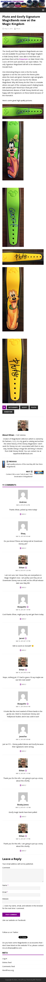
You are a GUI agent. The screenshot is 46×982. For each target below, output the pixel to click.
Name (5, 885)
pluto (33, 407)
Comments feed (8, 966)
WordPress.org (8, 970)
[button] (42, 10)
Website (5, 899)
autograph (13, 407)
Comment (6, 867)
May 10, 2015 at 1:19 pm (23, 610)
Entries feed (6, 962)
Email (4, 892)
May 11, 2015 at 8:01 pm (23, 706)
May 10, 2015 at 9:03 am (23, 536)
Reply (24, 514)
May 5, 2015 (8, 29)
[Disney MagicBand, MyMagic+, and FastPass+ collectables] (23, 6)
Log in (4, 958)
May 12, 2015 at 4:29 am (23, 739)
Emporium (23, 59)
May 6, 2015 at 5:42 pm (23, 505)
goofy (24, 407)
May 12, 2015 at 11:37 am (23, 807)
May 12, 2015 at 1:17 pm (23, 773)
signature (8, 412)
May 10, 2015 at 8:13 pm (23, 672)
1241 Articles (21, 435)
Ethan (18, 29)
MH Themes (37, 980)
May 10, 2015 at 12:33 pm (23, 570)
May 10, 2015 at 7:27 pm (23, 641)
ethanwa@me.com (14, 948)
